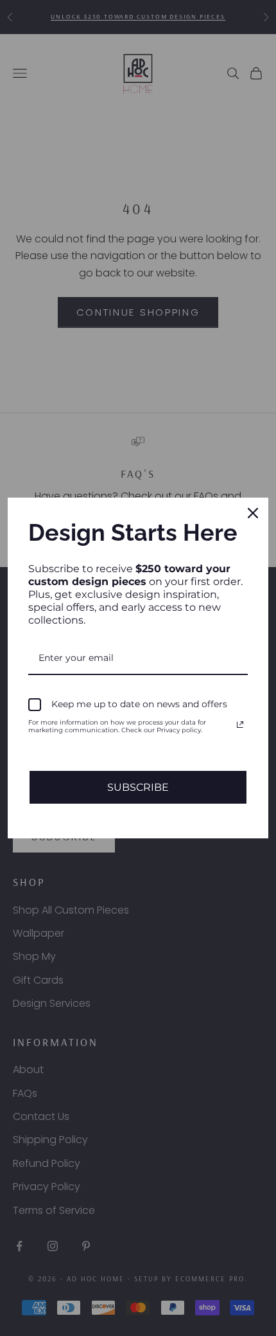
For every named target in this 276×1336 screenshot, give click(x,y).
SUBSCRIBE (138, 787)
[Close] (252, 513)
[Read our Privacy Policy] (240, 724)
